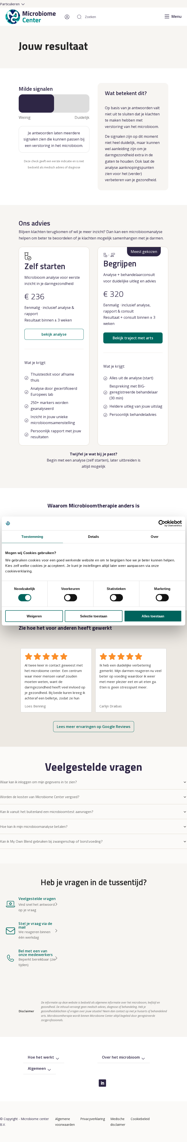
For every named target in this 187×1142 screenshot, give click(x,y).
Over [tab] (154, 537)
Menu (176, 16)
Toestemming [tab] (32, 537)
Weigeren (34, 616)
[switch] (70, 597)
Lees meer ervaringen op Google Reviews (93, 726)
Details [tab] (93, 537)
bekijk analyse (54, 334)
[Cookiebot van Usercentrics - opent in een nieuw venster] (162, 523)
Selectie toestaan (93, 616)
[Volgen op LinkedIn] (102, 1083)
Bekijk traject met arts (133, 337)
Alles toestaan (153, 616)
